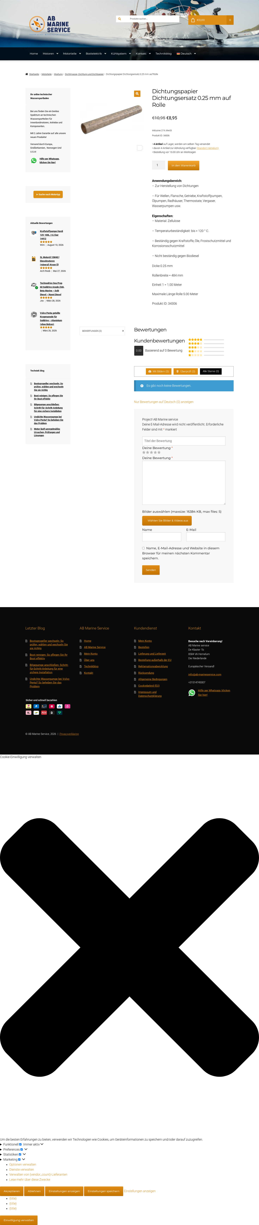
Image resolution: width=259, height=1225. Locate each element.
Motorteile (69, 53)
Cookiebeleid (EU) (149, 685)
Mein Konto (91, 653)
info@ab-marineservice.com (204, 674)
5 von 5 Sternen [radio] (159, 452)
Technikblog (164, 53)
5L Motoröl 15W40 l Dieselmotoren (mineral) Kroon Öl (49, 261)
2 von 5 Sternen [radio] (147, 452)
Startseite (34, 74)
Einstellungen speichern (103, 1191)
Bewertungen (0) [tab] (92, 331)
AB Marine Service (95, 647)
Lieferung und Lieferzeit (152, 653)
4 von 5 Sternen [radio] (155, 452)
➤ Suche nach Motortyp (48, 194)
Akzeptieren (12, 1191)
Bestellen (143, 647)
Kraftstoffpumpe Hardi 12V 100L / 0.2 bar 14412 (51, 235)
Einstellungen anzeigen (64, 1191)
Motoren (48, 53)
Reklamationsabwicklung (153, 666)
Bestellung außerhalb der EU (154, 660)
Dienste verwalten (21, 1169)
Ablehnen (34, 1191)
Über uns (89, 660)
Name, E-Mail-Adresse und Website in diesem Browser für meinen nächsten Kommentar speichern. (181, 553)
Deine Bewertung (157, 448)
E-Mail (191, 530)
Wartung (58, 74)
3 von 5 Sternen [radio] (151, 452)
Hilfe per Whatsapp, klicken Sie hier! (49, 160)
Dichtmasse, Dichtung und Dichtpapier (84, 74)
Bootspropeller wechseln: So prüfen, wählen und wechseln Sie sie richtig (48, 386)
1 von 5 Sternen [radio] (143, 452)
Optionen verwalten (22, 1164)
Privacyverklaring (69, 734)
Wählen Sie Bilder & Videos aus (168, 520)
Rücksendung (146, 672)
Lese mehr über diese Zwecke (29, 1179)
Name (147, 530)
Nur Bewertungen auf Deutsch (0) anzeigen (163, 402)
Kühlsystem (119, 53)
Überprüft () (187, 371)
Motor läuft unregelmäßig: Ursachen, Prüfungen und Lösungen (47, 432)
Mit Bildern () (160, 371)
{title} (13, 1198)
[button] (137, 94)
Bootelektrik (94, 53)
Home (34, 53)
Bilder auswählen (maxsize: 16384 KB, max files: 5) (181, 511)
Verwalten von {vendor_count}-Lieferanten (38, 1174)
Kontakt (141, 53)
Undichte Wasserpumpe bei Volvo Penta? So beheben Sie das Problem (48, 420)
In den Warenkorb (184, 165)
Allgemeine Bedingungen (152, 679)
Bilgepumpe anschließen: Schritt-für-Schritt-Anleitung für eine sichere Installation (48, 407)
